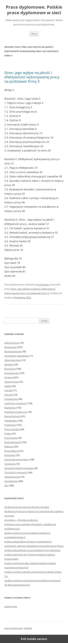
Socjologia (9, 463)
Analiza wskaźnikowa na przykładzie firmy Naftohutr (32, 550)
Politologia (10, 425)
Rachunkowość (12, 442)
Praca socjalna (12, 429)
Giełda (7, 386)
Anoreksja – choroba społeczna (21, 520)
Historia (8, 394)
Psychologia (42, 284)
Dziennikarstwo (12, 360)
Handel (8, 390)
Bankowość (10, 347)
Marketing (9, 407)
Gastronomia (11, 381)
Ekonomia (9, 368)
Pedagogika (10, 420)
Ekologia (8, 364)
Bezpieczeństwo (13, 351)
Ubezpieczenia (12, 476)
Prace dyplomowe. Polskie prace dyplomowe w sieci (34, 9)
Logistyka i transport (15, 403)
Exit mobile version (34, 639)
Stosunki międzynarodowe (18, 468)
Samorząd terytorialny (16, 459)
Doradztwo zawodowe (16, 355)
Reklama (9, 446)
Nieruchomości (12, 416)
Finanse (8, 377)
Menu (34, 33)
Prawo (7, 433)
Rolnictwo (9, 455)
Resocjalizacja (11, 450)
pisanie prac (10, 606)
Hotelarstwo (11, 399)
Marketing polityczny (15, 412)
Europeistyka (11, 373)
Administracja (11, 342)
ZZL (6, 485)
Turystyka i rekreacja (15, 472)
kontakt (28, 628)
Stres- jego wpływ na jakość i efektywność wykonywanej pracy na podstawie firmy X (31, 77)
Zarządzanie (10, 481)
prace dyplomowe (13, 628)
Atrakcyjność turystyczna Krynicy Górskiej (26, 507)
